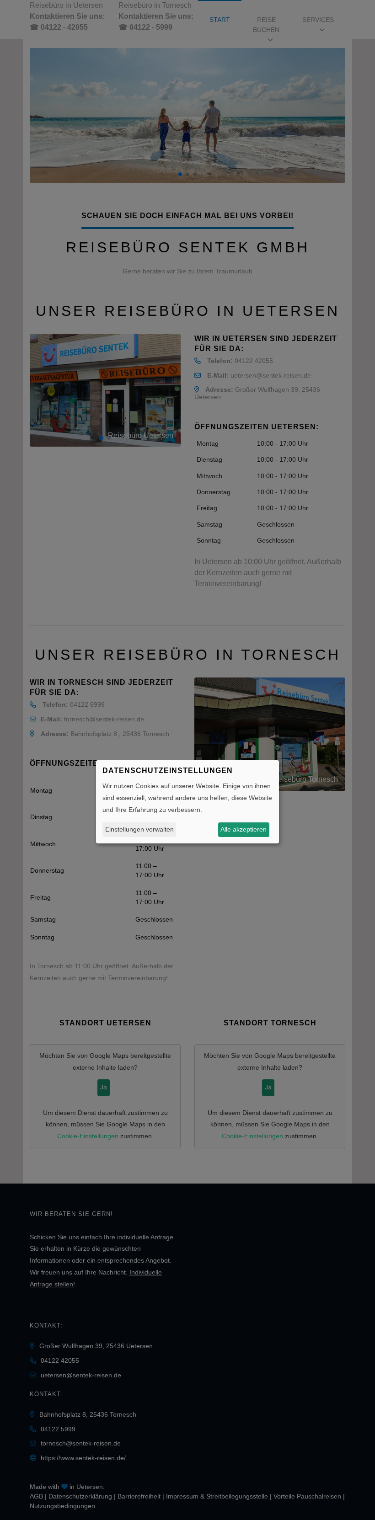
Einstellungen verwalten (139, 829)
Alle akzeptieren (243, 829)
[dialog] (187, 801)
